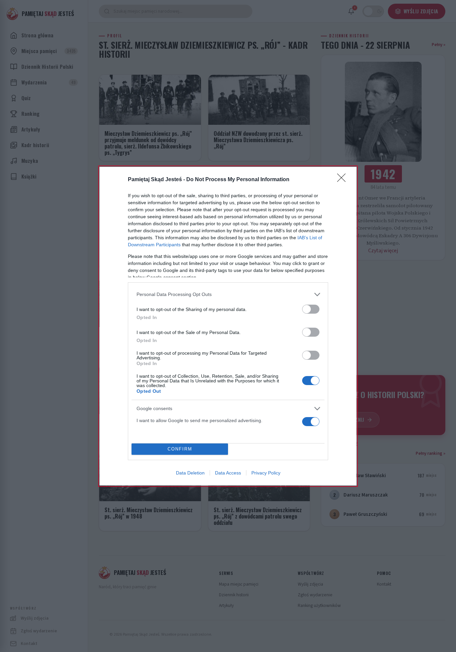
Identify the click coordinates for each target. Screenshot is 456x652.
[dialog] (228, 326)
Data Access (228, 472)
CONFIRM (180, 448)
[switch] (310, 309)
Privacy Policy (265, 472)
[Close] (343, 180)
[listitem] (228, 294)
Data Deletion (190, 472)
